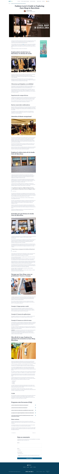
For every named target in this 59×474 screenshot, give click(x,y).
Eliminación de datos (47, 471)
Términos (37, 471)
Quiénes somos (39, 1)
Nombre (18, 448)
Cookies (44, 471)
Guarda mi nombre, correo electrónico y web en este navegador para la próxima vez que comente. (28, 455)
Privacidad (40, 471)
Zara (23, 44)
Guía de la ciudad (32, 1)
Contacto (43, 1)
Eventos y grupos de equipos (25, 1)
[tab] (23, 405)
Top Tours (19, 1)
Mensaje (18, 442)
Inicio (9, 3)
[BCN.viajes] (11, 1)
